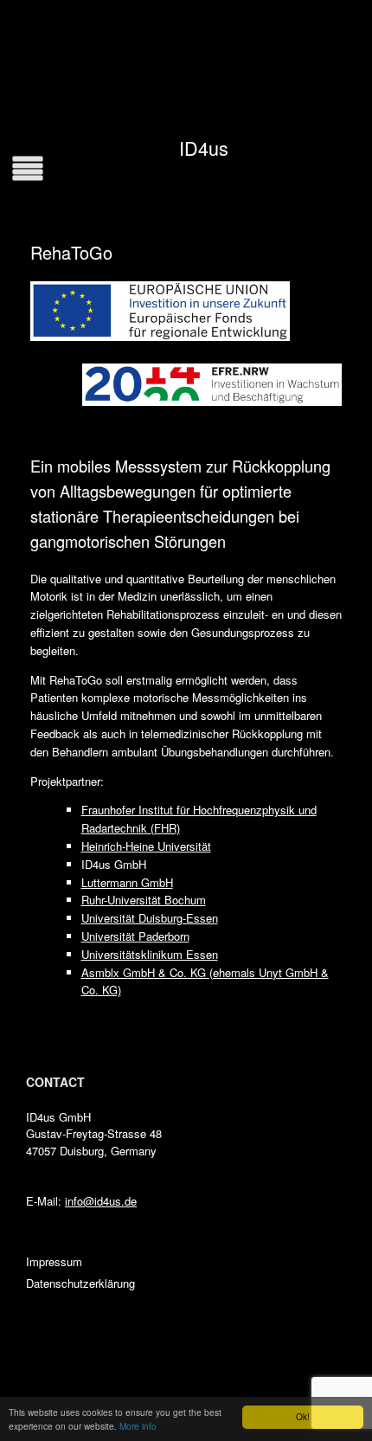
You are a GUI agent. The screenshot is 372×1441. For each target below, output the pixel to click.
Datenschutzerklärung (80, 1283)
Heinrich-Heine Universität (146, 846)
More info (138, 1425)
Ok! (303, 1416)
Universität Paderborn (135, 936)
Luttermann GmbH (127, 882)
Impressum (54, 1261)
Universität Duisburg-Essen (149, 918)
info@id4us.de (101, 1201)
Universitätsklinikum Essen (149, 954)
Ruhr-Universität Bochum (143, 899)
